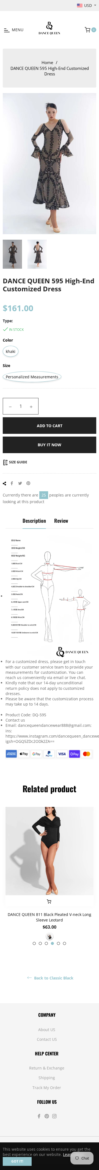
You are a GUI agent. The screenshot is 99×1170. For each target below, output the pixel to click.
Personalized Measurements (32, 376)
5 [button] (58, 943)
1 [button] (34, 943)
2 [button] (40, 943)
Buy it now (49, 444)
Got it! (17, 1161)
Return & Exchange (46, 1068)
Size (6, 365)
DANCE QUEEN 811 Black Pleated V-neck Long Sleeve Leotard (49, 917)
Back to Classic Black (53, 978)
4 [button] (52, 943)
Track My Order (46, 1087)
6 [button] (64, 943)
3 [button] (46, 943)
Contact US (47, 1039)
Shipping (46, 1077)
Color (8, 340)
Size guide (17, 462)
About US (46, 1029)
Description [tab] (34, 520)
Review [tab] (61, 520)
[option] (49, 876)
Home (47, 62)
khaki (10, 351)
